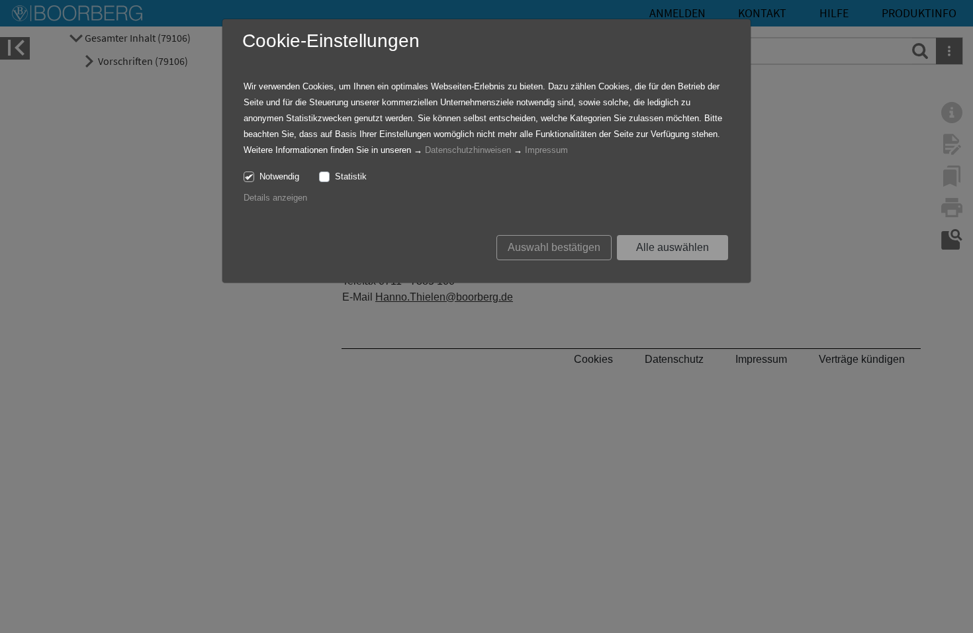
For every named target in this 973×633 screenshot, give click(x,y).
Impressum (546, 150)
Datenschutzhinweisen (468, 150)
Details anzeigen (275, 198)
